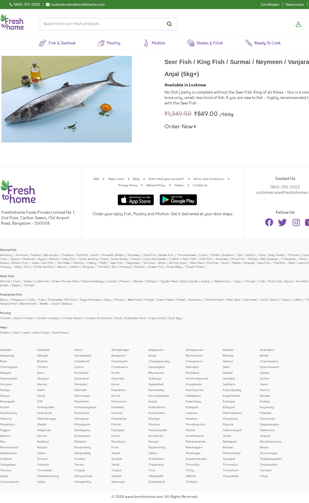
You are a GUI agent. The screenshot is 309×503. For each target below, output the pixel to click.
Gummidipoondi (197, 378)
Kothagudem (46, 407)
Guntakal (229, 378)
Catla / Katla (36, 300)
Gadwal (228, 373)
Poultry (5, 313)
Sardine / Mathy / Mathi (90, 263)
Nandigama (82, 430)
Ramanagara (194, 447)
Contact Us (200, 185)
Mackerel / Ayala (34, 259)
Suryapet (229, 459)
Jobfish (74, 267)
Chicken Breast (72, 318)
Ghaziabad (81, 378)
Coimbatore (119, 367)
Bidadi (264, 356)
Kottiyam (229, 407)
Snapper (249, 263)
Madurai (5, 419)
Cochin (79, 367)
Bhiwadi (228, 356)
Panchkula (118, 442)
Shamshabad (232, 453)
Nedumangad (232, 430)
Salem (41, 453)
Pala (2, 442)
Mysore (228, 424)
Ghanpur (43, 378)
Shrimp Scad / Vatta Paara (186, 263)
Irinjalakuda (194, 384)
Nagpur (5, 430)
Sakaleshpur (8, 453)
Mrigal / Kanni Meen (159, 300)
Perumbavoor (9, 447)
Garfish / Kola (255, 255)
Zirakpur (192, 482)
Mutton (5, 333)
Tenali (115, 465)
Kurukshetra (156, 413)
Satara (152, 453)
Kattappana (193, 396)
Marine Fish (8, 250)
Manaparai (81, 419)
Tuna (27, 267)
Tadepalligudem (271, 459)
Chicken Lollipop (47, 318)
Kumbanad (81, 413)
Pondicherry (82, 447)
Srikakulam (156, 459)
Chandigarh (119, 361)
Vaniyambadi (83, 476)
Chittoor (43, 367)
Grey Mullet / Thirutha (284, 255)
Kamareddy (156, 390)
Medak (41, 424)
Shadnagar (193, 453)
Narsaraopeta (157, 430)
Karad (41, 396)
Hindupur (81, 384)
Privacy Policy (127, 185)
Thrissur (6, 470)
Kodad (152, 401)
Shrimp (5, 281)
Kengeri (265, 396)
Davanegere (156, 367)
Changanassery (159, 361)
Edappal (5, 373)
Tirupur (116, 470)
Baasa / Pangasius (12, 300)
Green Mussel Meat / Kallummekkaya (78, 281)
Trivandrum (231, 470)
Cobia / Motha (209, 255)
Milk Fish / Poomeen (213, 259)
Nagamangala (269, 424)
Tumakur (266, 470)
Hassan (42, 384)
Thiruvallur (230, 465)
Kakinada (80, 390)
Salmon (54, 259)
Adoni (78, 350)
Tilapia (285, 300)
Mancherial (118, 419)
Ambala (228, 350)
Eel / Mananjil (122, 267)
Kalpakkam (118, 390)
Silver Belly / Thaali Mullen (185, 267)
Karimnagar (82, 396)
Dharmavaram (269, 367)
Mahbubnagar (46, 419)
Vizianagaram (9, 482)
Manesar (191, 419)
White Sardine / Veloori (50, 267)
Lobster (112, 281)
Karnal (115, 396)
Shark (162, 263)
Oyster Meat (168, 281)
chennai (228, 361)
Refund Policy (155, 185)
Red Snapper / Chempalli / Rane (283, 259)
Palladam (80, 442)
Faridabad (192, 373)
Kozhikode (44, 413)
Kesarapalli (7, 401)
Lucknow (191, 413)
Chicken (5, 318)
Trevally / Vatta (10, 267)
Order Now (179, 126)
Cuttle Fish (41, 281)
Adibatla (5, 350)
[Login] (298, 24)
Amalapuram (194, 350)
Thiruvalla (192, 465)
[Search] (170, 24)
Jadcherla (229, 384)
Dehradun (192, 367)
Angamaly (7, 356)
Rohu (274, 300)
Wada (41, 482)
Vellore (190, 476)
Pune (114, 447)
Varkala (116, 476)
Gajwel (264, 373)
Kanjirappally (232, 390)
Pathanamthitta (196, 442)
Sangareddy (82, 453)
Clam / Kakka (22, 281)
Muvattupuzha (195, 424)
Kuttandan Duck (135, 318)
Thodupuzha (268, 465)
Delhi (226, 367)
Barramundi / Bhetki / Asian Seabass (46, 304)
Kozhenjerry (8, 413)
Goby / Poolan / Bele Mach (123, 300)
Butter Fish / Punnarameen (177, 255)
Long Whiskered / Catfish (161, 259)
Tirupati (79, 470)
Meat (3, 327)
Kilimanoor (119, 401)
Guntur (264, 378)
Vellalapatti (156, 476)
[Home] (12, 16)
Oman (227, 436)
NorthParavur (195, 436)
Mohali (116, 424)
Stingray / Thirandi (95, 267)
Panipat (153, 442)
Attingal (42, 356)
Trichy (190, 470)
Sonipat (116, 459)
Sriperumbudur (196, 459)
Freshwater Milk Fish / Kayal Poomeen (74, 300)
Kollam (5, 407)
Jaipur (264, 384)
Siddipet (5, 459)
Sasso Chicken (23, 318)
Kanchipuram (195, 390)
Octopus (152, 281)
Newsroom (294, 4)
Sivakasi (79, 459)
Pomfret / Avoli (87, 255)
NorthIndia (155, 436)
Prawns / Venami (131, 281)
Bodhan (42, 361)
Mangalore (230, 419)
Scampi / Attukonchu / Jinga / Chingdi (228, 281)
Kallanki (139, 267)
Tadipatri (43, 465)
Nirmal (42, 436)
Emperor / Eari (232, 255)
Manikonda (267, 419)
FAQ (96, 179)
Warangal (118, 482)
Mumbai (154, 424)
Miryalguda (82, 424)
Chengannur (194, 361)
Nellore (5, 436)
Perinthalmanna (270, 442)
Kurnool (117, 413)
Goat (16, 333)
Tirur (151, 470)
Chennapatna (269, 361)
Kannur (265, 390)
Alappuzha (155, 350)
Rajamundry (156, 447)
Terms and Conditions (208, 179)
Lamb (25, 333)
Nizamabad (82, 436)
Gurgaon (6, 384)
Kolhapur (229, 401)
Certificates (270, 4)
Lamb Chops (40, 333)
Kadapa (5, 390)
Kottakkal (117, 407)
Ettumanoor (156, 373)
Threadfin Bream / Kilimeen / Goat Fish (128, 255)
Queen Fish (156, 267)
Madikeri (266, 413)
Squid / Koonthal (296, 281)
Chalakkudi (82, 361)
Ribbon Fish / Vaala (25, 263)
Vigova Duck (157, 318)
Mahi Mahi (189, 259)
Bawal (152, 356)
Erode (115, 373)
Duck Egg (174, 318)
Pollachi (42, 447)
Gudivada (117, 378)
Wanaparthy (82, 482)
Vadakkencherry (48, 476)
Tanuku (79, 465)
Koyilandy (267, 407)
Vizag (264, 476)
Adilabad (43, 350)
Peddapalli (230, 442)
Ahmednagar (120, 350)
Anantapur (267, 350)
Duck (118, 318)
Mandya (154, 419)
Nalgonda (44, 430)
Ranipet (228, 447)
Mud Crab (275, 281)
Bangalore (118, 356)
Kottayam (192, 407)
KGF (40, 401)
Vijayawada (230, 476)
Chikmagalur (9, 367)
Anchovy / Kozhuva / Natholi (20, 255)
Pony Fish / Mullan (244, 259)
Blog (136, 179)
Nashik (190, 430)
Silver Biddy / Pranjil (125, 259)
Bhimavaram (194, 356)
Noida (115, 436)
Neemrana (267, 430)
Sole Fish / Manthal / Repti (276, 263)
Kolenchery (193, 401)
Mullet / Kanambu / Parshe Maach (200, 300)
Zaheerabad (156, 482)
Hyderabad (156, 384)
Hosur (115, 384)
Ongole (265, 436)
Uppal (4, 476)
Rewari (264, 447)
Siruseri (42, 459)
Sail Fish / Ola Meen (56, 263)
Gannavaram (8, 378)
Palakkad (43, 442)
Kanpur (5, 396)
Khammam (81, 401)
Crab (261, 281)
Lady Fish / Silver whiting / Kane (85, 259)
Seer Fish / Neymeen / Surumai (132, 263)
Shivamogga (268, 453)
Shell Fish (7, 276)
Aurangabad (82, 356)
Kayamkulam (232, 396)
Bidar (3, 361)
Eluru (40, 373)
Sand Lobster (189, 281)
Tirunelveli (44, 470)
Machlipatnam (232, 413)
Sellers (179, 185)
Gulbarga (154, 378)
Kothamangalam (85, 407)
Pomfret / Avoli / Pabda (224, 263)
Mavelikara (7, 424)
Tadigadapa (8, 465)
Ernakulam (81, 373)
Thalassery (156, 465)
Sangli (115, 453)
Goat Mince (60, 333)
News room (116, 179)
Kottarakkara (156, 407)
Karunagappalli (158, 396)
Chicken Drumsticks (98, 318)
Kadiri (41, 390)
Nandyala (118, 430)
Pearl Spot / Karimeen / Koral (247, 300)
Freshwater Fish (11, 295)
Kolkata (265, 401)
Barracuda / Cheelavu (59, 255)
